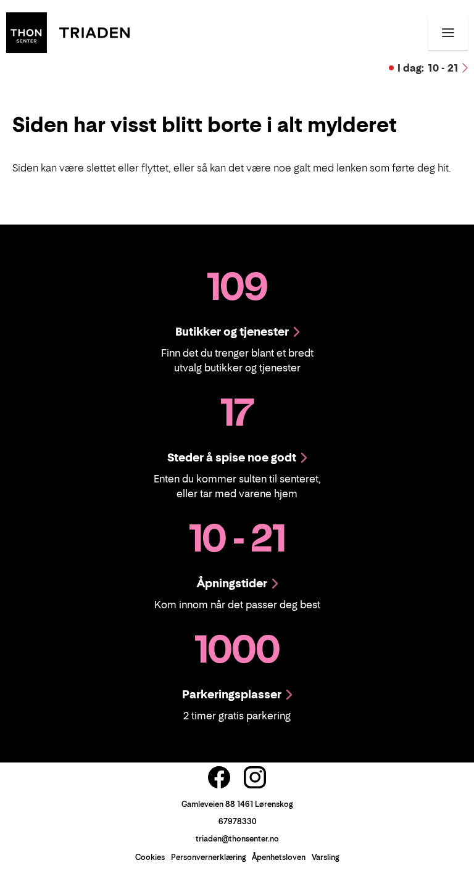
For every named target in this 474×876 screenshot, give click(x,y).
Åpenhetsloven (279, 857)
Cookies (150, 857)
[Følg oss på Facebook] (219, 777)
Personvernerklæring (208, 857)
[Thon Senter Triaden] (68, 31)
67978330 (237, 821)
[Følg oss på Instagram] (255, 777)
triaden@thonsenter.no (237, 838)
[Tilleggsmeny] (448, 32)
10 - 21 (428, 68)
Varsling (325, 857)
